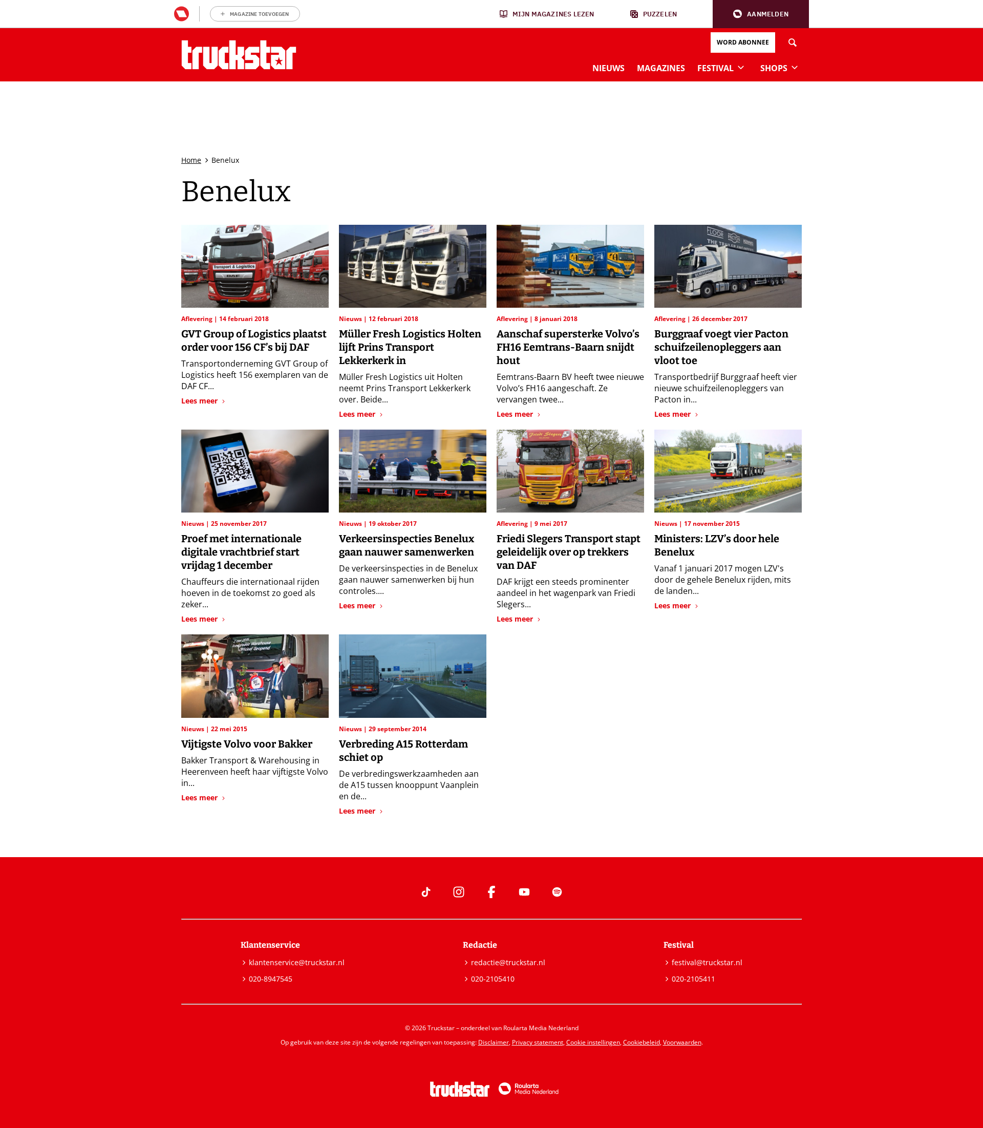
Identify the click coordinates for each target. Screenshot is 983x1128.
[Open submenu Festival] (741, 67)
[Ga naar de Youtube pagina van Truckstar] (524, 892)
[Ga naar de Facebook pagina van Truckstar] (491, 892)
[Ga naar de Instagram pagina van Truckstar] (458, 892)
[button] (761, 14)
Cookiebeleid (641, 1042)
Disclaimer (493, 1042)
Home (191, 160)
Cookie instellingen (593, 1042)
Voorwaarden (682, 1042)
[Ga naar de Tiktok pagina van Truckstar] (426, 892)
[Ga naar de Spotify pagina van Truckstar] (557, 892)
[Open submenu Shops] (794, 67)
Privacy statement (537, 1042)
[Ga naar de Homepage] (238, 55)
